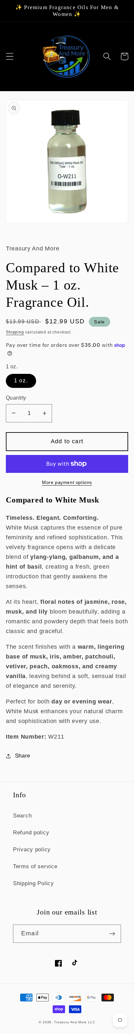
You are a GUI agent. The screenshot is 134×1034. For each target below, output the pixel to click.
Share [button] (22, 756)
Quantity (16, 398)
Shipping (15, 332)
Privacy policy (32, 849)
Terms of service (35, 866)
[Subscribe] (112, 934)
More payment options (67, 482)
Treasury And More (71, 1022)
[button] (10, 56)
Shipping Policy (33, 883)
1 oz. (21, 380)
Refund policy (31, 832)
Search (22, 816)
